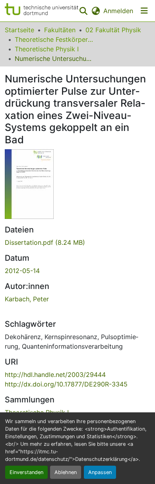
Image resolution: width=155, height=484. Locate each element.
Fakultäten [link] (60, 30)
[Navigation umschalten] (144, 10)
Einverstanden (26, 472)
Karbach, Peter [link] (27, 299)
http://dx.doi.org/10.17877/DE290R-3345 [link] (66, 384)
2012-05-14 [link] (22, 271)
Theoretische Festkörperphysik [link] (54, 39)
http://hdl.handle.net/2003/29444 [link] (55, 375)
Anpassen (100, 472)
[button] (41, 10)
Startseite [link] (19, 30)
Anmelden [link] (118, 11)
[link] (77, 242)
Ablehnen (65, 472)
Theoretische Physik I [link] (47, 49)
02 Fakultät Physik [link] (113, 30)
